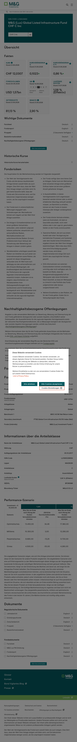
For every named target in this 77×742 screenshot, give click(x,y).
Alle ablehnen (29, 384)
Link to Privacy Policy (21, 376)
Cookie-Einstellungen (50, 388)
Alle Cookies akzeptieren (51, 384)
